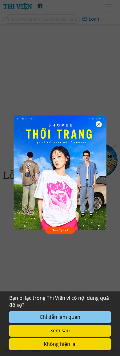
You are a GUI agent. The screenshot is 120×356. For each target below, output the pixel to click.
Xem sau (60, 330)
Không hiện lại (60, 344)
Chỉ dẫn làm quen (60, 317)
